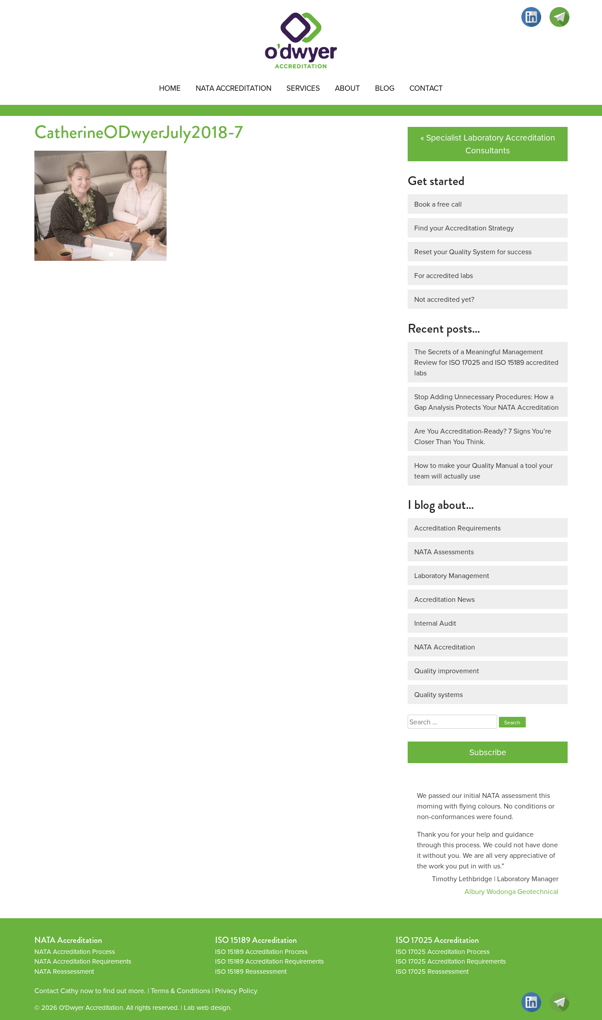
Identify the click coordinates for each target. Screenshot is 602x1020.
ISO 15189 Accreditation (256, 940)
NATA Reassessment (64, 971)
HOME (170, 88)
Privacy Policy (236, 990)
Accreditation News (444, 599)
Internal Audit (435, 623)
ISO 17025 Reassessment (432, 971)
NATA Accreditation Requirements (82, 961)
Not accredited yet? (444, 299)
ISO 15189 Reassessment (250, 971)
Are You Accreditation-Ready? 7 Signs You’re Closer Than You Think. (482, 436)
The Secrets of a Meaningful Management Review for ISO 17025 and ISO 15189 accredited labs (486, 362)
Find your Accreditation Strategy (464, 228)
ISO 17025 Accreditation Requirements (451, 961)
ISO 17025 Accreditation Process (443, 951)
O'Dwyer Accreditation (91, 1007)
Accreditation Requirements (457, 528)
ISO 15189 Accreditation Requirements (269, 961)
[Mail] (559, 17)
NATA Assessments (444, 551)
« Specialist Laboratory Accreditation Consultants (487, 143)
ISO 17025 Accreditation (437, 940)
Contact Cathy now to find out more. (90, 990)
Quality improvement (446, 670)
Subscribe (487, 752)
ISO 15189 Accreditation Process (261, 951)
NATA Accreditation (233, 88)
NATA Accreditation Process (74, 951)
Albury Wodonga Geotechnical (511, 891)
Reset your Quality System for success (472, 251)
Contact (426, 88)
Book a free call (438, 204)
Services (303, 88)
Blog (384, 88)
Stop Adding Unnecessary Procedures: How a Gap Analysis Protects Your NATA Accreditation (486, 402)
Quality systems (438, 694)
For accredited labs (443, 275)
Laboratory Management (451, 575)
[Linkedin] (531, 17)
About (347, 88)
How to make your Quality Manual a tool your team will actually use (483, 470)
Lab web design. (207, 1007)
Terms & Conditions (180, 990)
